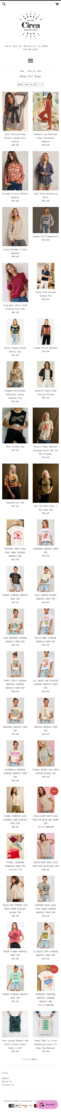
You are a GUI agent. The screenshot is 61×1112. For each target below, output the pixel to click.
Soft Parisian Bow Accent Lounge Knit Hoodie (15, 138)
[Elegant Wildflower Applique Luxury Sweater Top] (15, 374)
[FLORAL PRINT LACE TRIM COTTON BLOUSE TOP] (46, 753)
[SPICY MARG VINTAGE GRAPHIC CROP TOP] (46, 621)
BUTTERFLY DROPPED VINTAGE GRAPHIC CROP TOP (15, 773)
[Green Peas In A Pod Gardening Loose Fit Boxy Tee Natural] (46, 1024)
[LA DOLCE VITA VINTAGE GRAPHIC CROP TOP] (46, 935)
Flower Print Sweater (46, 348)
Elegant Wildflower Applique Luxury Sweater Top (15, 394)
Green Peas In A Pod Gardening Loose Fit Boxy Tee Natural (45, 1044)
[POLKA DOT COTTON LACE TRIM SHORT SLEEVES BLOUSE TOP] (15, 889)
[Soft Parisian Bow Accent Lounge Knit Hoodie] (15, 111)
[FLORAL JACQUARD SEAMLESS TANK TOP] (15, 846)
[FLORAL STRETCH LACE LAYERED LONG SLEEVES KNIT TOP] (15, 800)
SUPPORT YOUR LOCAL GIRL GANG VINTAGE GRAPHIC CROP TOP (45, 909)
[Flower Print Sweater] (46, 331)
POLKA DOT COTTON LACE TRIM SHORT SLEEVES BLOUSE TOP (15, 909)
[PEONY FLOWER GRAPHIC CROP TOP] (15, 935)
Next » (35, 1059)
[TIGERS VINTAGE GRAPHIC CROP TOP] (15, 579)
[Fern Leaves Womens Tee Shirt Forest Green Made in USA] (15, 1024)
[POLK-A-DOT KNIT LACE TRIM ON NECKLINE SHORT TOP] (46, 800)
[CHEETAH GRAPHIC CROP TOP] (46, 711)
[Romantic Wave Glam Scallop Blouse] (46, 374)
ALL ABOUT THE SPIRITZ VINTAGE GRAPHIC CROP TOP (45, 684)
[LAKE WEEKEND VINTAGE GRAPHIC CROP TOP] (15, 621)
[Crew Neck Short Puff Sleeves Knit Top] (15, 282)
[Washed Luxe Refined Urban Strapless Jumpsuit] (46, 111)
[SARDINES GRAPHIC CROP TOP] (15, 711)
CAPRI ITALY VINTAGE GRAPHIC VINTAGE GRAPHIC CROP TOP (15, 684)
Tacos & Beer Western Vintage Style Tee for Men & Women (45, 450)
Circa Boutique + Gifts (29, 1101)
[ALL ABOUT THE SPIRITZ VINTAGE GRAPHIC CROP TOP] (46, 664)
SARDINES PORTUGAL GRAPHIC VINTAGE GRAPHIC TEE (46, 998)
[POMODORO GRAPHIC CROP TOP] (46, 532)
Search (5, 1078)
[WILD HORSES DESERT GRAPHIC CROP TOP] (46, 579)
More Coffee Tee (15, 446)
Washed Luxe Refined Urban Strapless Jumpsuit (45, 138)
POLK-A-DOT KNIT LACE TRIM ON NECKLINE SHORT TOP (46, 820)
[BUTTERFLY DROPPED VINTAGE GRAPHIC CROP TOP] (15, 753)
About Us (7, 1081)
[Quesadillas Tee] (15, 481)
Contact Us (8, 1085)
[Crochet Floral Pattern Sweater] (15, 170)
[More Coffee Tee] (15, 425)
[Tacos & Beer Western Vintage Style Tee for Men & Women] (46, 425)
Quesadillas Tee (15, 502)
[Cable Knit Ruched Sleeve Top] (46, 276)
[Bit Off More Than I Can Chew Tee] (46, 483)
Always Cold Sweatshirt (46, 236)
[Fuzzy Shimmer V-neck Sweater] (15, 226)
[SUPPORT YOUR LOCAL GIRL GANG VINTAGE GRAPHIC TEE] (15, 532)
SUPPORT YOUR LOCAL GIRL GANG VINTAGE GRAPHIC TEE (15, 552)
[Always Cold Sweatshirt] (46, 220)
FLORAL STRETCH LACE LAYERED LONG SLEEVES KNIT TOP (15, 820)
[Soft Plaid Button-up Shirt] (46, 170)
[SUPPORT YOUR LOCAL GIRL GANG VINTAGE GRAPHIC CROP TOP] (46, 889)
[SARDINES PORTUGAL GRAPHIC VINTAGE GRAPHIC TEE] (46, 978)
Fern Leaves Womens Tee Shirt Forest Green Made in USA (15, 1044)
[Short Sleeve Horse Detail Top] (15, 331)
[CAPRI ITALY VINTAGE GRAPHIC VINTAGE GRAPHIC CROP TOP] (15, 664)
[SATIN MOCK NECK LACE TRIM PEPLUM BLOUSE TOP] (46, 846)
